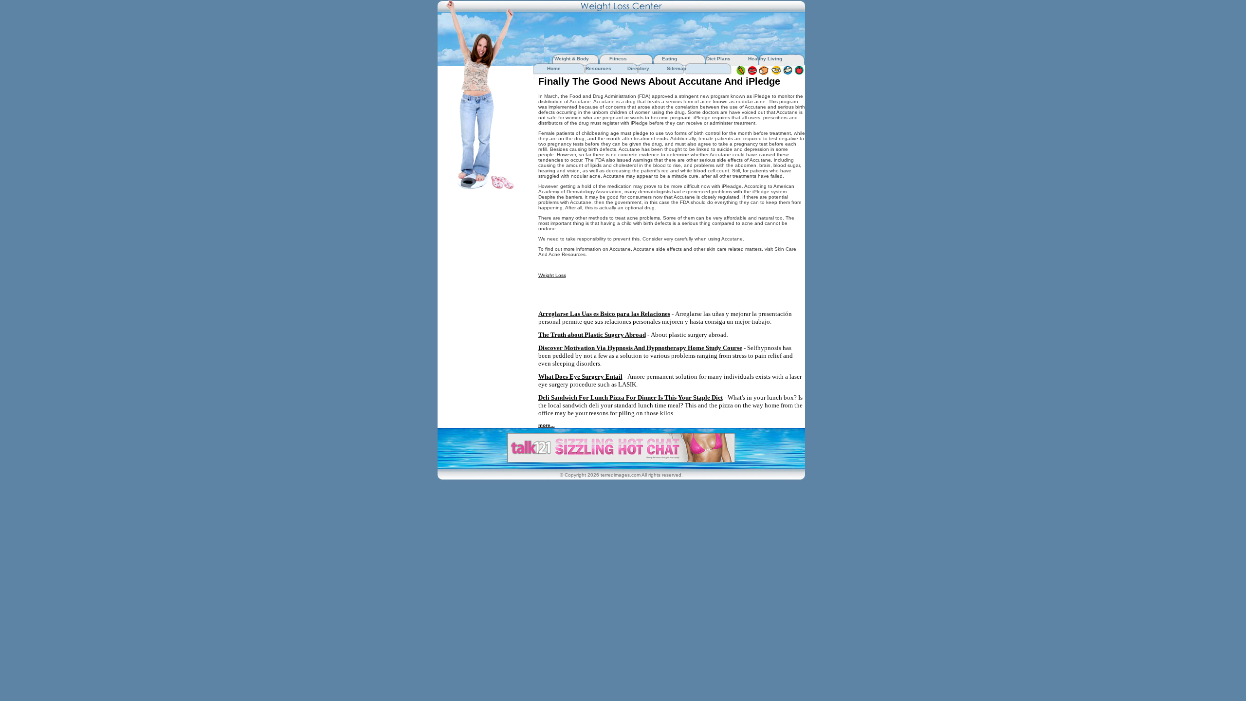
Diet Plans (718, 58)
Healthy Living (765, 58)
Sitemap (676, 68)
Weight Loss (552, 275)
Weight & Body (572, 58)
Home (554, 68)
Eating (669, 58)
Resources (598, 68)
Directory (638, 68)
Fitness (618, 58)
